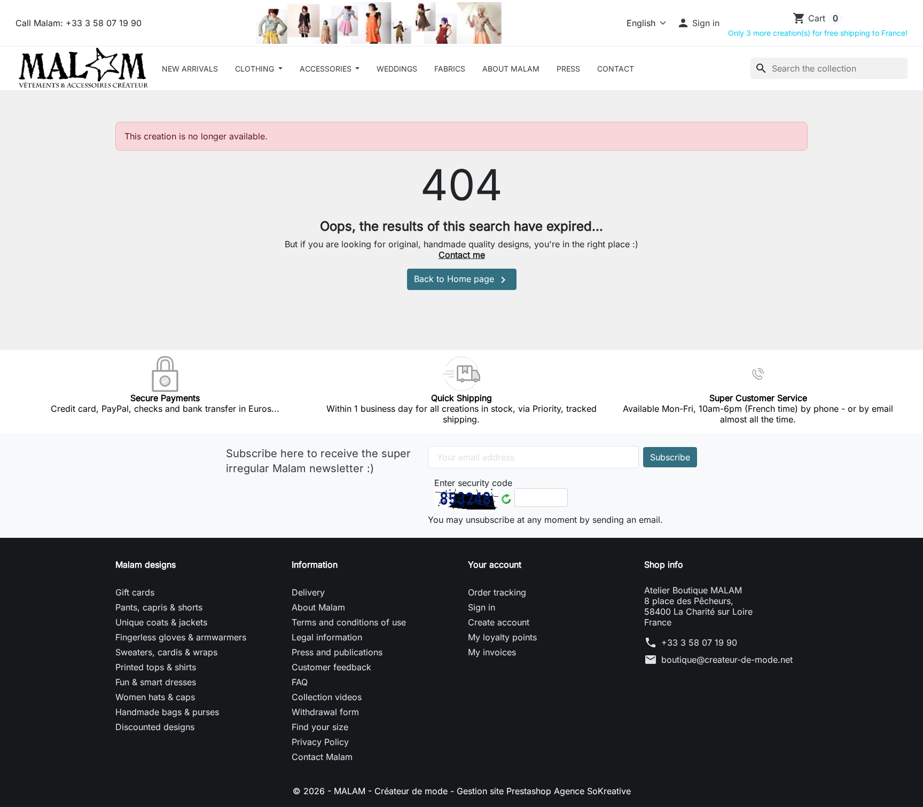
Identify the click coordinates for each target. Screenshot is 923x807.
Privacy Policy (320, 742)
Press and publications (337, 652)
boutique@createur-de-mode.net (727, 659)
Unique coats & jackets (161, 622)
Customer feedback (331, 667)
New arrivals (190, 68)
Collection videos (327, 697)
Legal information (327, 637)
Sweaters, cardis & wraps (166, 652)
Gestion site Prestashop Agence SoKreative (544, 791)
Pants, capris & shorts (158, 607)
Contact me (462, 254)
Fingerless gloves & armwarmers (180, 637)
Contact (615, 68)
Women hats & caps (155, 697)
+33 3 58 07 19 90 (699, 642)
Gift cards (134, 592)
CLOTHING (255, 68)
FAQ (300, 682)
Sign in (481, 607)
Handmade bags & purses (167, 712)
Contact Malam (322, 756)
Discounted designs (154, 727)
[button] (698, 23)
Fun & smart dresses (155, 682)
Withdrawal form (325, 712)
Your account (494, 564)
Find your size (320, 727)
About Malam (510, 68)
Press (568, 68)
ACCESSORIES (327, 68)
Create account (498, 622)
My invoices (492, 652)
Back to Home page (462, 279)
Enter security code (473, 482)
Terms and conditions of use (349, 622)
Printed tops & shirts (155, 667)
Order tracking (497, 592)
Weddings (397, 68)
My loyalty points (502, 637)
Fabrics (449, 68)
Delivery (308, 592)
